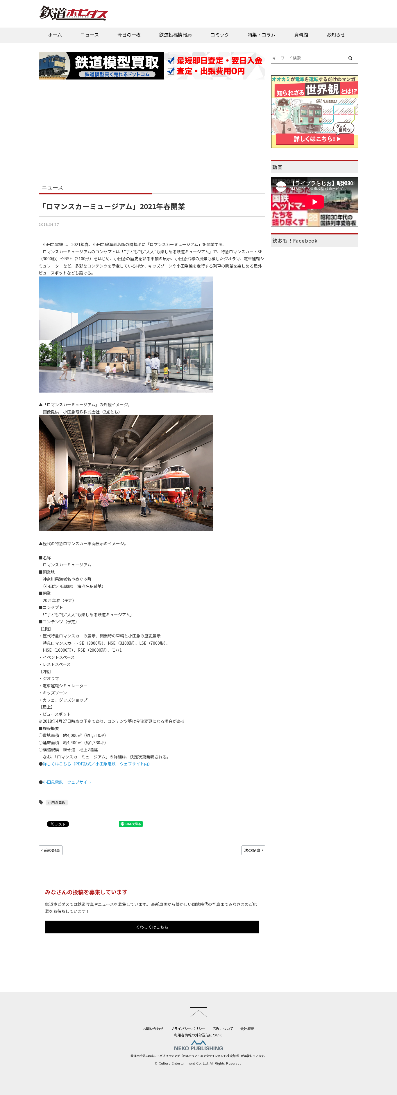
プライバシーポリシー (188, 1028)
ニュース (90, 34)
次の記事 (252, 850)
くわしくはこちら (152, 927)
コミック (219, 34)
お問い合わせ (153, 1028)
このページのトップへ (198, 1012)
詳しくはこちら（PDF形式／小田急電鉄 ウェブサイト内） (97, 764)
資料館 (301, 34)
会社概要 (247, 1028)
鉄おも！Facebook (295, 240)
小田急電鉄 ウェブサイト (67, 782)
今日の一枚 (129, 34)
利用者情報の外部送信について (198, 1034)
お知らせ (336, 34)
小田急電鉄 (56, 802)
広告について (222, 1028)
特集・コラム (262, 34)
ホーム (55, 34)
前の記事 (52, 850)
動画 (277, 167)
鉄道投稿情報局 (175, 34)
